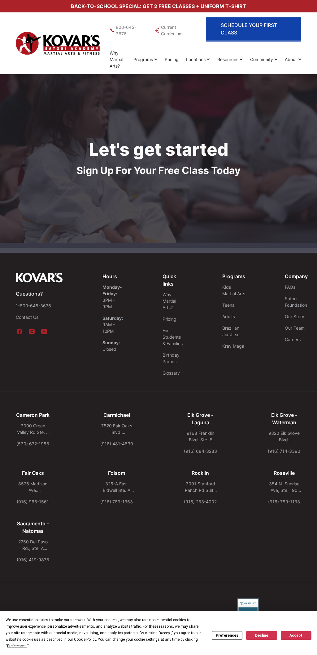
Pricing (172, 59)
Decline (261, 635)
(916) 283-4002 (200, 501)
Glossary (171, 373)
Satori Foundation (296, 302)
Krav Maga (233, 346)
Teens (228, 305)
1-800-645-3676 (33, 305)
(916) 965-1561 (33, 501)
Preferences (227, 635)
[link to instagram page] (32, 331)
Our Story (294, 316)
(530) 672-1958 (32, 443)
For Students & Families (173, 337)
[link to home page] (58, 43)
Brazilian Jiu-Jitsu (231, 331)
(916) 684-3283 (200, 451)
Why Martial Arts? (116, 59)
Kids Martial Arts (233, 290)
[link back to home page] (39, 278)
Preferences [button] (17, 646)
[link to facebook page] (19, 331)
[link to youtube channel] (44, 331)
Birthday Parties (171, 358)
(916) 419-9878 (33, 559)
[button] (145, 59)
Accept (295, 635)
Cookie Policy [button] (85, 639)
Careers (293, 339)
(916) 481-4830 (116, 443)
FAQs (290, 287)
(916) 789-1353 (116, 501)
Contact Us (27, 317)
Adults (228, 316)
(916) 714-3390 (284, 451)
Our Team (295, 328)
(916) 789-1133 (284, 501)
